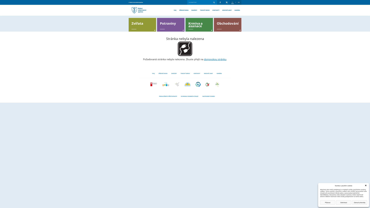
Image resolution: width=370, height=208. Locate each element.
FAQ (175, 10)
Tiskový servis (205, 10)
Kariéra (237, 10)
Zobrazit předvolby (359, 202)
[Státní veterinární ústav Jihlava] (166, 84)
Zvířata (137, 23)
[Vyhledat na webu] (214, 2)
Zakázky (194, 10)
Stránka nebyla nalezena (138, 10)
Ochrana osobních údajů (189, 96)
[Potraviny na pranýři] (207, 84)
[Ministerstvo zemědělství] (154, 84)
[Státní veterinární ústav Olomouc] (187, 84)
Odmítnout (343, 202)
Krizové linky (227, 10)
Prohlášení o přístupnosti (168, 96)
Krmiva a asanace (195, 24)
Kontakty (215, 10)
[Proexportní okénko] (217, 84)
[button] (366, 186)
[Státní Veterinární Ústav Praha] (177, 84)
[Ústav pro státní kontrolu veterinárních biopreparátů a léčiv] (198, 84)
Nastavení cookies (208, 96)
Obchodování (228, 23)
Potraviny (168, 23)
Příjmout (327, 202)
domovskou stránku (215, 59)
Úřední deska (183, 10)
